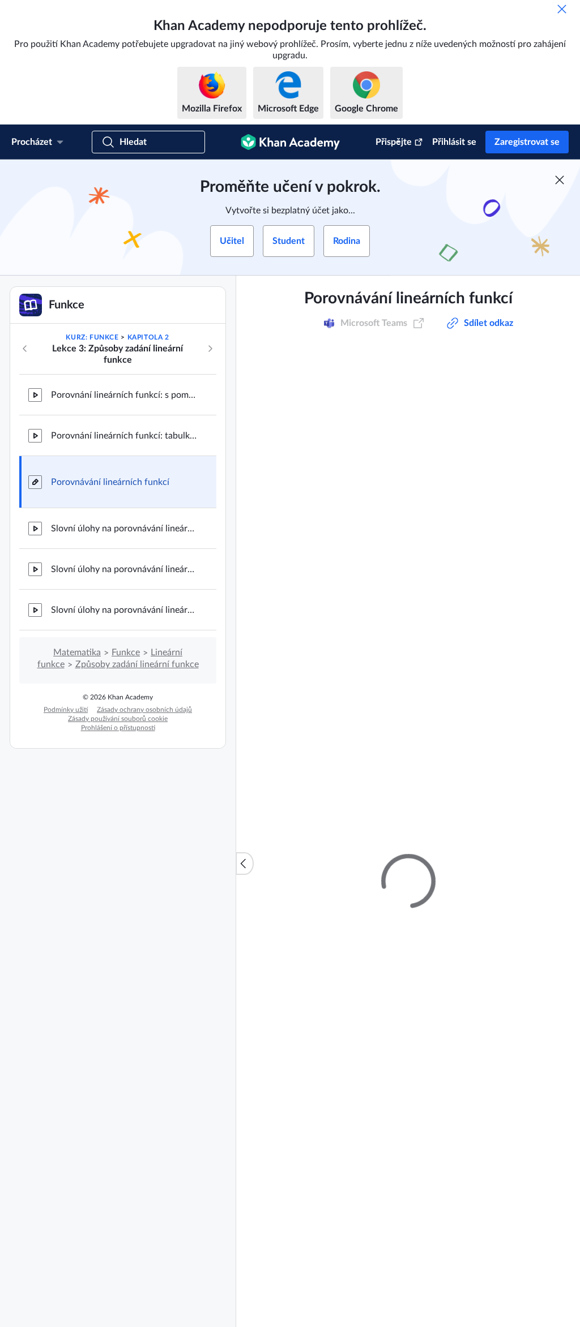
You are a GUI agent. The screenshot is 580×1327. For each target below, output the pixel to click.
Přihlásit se (454, 142)
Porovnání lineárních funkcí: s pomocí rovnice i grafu (124, 395)
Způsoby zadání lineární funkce (137, 664)
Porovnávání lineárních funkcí (110, 482)
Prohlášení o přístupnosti (118, 727)
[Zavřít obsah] (245, 863)
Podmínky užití (66, 709)
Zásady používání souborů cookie (118, 718)
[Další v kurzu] (210, 348)
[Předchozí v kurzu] (25, 348)
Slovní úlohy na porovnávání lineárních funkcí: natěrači (124, 528)
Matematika (77, 652)
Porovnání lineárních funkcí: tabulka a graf (124, 435)
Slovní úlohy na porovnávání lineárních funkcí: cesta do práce (124, 610)
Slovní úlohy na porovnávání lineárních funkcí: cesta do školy (124, 569)
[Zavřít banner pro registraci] (559, 180)
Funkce (126, 652)
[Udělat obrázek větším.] (408, 521)
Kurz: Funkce (92, 337)
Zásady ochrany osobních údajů (144, 709)
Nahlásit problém (523, 996)
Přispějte (394, 142)
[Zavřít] (562, 9)
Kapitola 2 (148, 337)
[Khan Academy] (290, 142)
